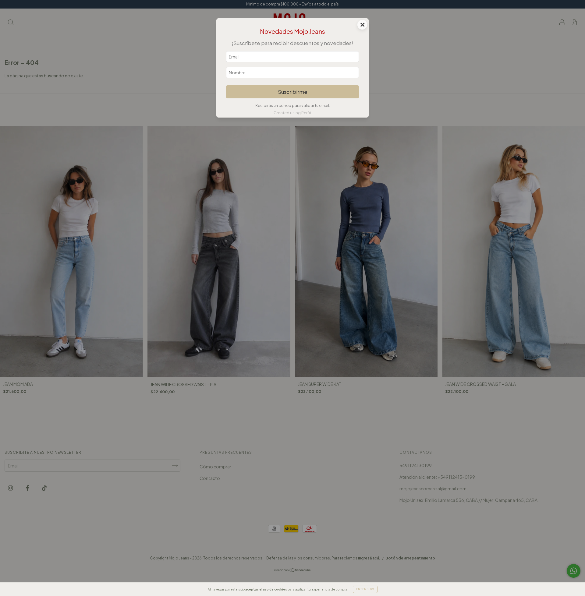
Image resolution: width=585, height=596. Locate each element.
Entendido (365, 589)
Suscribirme (292, 92)
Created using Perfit (292, 112)
